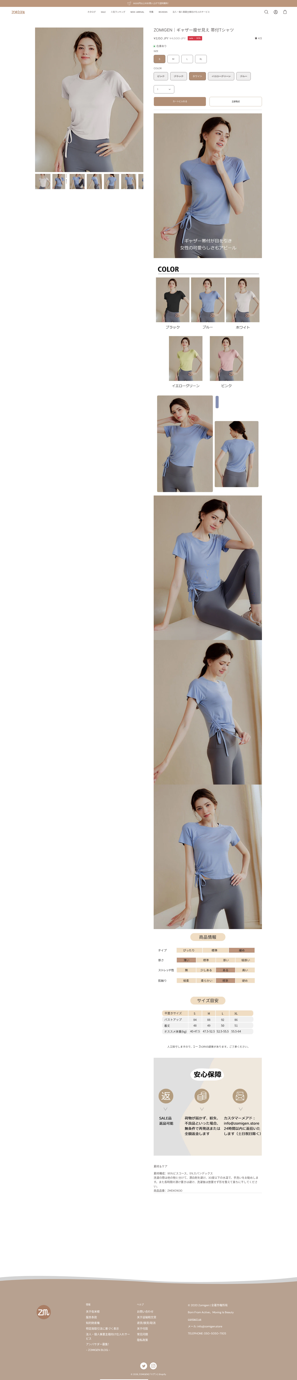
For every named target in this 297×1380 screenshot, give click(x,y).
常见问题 (142, 1334)
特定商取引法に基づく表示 (102, 1328)
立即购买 (236, 101)
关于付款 (142, 1328)
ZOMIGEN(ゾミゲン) (148, 1374)
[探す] (266, 12)
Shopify (162, 1374)
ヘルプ (140, 1304)
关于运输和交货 (146, 1317)
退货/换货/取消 (146, 1323)
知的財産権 (93, 1323)
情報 (88, 1304)
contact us (194, 1319)
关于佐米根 (93, 1311)
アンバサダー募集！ (98, 1344)
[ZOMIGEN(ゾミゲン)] (18, 12)
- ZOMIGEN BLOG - (98, 1350)
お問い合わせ (145, 1311)
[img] (258, 38)
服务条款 (91, 1317)
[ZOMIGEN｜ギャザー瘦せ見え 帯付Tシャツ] (43, 181)
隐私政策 (142, 1340)
